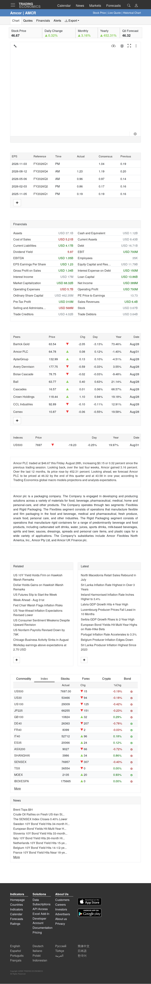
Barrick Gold (21, 344)
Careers (60, 904)
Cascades (20, 389)
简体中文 (83, 946)
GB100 (18, 717)
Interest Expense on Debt (94, 270)
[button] (136, 6)
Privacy (60, 923)
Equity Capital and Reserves (94, 264)
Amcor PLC (20, 351)
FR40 (18, 730)
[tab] (72, 21)
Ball (15, 381)
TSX (17, 768)
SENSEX (20, 762)
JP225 (18, 710)
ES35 (18, 742)
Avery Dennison (23, 366)
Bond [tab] (127, 678)
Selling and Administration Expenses (29, 308)
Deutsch (38, 946)
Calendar (16, 914)
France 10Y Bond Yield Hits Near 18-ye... (40, 852)
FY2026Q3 (41, 179)
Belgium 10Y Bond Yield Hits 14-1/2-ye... (40, 848)
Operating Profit (88, 289)
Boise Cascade (23, 374)
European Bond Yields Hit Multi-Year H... (39, 828)
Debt (81, 245)
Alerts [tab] (57, 20)
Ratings (15, 923)
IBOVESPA (21, 781)
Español (15, 951)
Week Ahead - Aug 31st (28, 600)
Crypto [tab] (106, 678)
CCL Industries (23, 404)
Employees (85, 258)
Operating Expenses (26, 289)
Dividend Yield (23, 252)
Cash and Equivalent (91, 233)
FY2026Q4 (41, 171)
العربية (59, 955)
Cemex (18, 412)
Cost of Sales (22, 239)
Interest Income (23, 277)
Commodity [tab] (23, 678)
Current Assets (87, 239)
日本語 (82, 951)
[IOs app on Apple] (89, 902)
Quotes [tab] (28, 20)
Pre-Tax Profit (22, 302)
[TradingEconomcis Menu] (14, 4)
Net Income (85, 283)
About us (61, 919)
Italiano (37, 951)
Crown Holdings (23, 397)
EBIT (81, 252)
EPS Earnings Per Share (29, 264)
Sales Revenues (88, 302)
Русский (60, 946)
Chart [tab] (15, 20)
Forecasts (16, 919)
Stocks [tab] (65, 678)
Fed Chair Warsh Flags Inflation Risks (38, 605)
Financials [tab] (43, 20)
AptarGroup (20, 359)
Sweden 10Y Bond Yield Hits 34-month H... (41, 824)
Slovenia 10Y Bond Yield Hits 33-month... (40, 833)
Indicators (16, 909)
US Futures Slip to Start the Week (35, 594)
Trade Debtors (87, 314)
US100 (18, 704)
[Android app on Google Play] (89, 913)
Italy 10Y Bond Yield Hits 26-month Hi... (39, 838)
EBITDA (18, 258)
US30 (18, 697)
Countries (16, 904)
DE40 (18, 723)
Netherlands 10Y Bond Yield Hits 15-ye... (40, 843)
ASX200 (19, 749)
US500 (17, 445)
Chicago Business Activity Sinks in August (41, 640)
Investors (61, 909)
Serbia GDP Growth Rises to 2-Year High (107, 619)
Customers (62, 900)
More (17, 788)
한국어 (82, 955)
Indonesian (40, 960)
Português (17, 955)
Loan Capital (86, 277)
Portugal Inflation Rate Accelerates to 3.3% (109, 634)
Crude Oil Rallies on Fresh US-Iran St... (38, 814)
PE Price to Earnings (91, 295)
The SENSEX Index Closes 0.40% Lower (40, 819)
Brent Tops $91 (23, 809)
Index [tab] (44, 678)
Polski (37, 955)
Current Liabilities (24, 245)
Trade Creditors (23, 314)
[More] (16, 660)
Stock (81, 308)
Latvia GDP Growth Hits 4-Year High (104, 604)
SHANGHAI (22, 755)
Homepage (17, 900)
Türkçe (59, 951)
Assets (17, 233)
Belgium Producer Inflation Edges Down (107, 640)
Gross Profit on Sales (27, 270)
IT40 (17, 736)
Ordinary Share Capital (28, 295)
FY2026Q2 (41, 186)
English (15, 946)
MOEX (18, 775)
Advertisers (62, 914)
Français (15, 960)
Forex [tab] (86, 678)
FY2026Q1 (41, 164)
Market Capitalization (27, 283)
